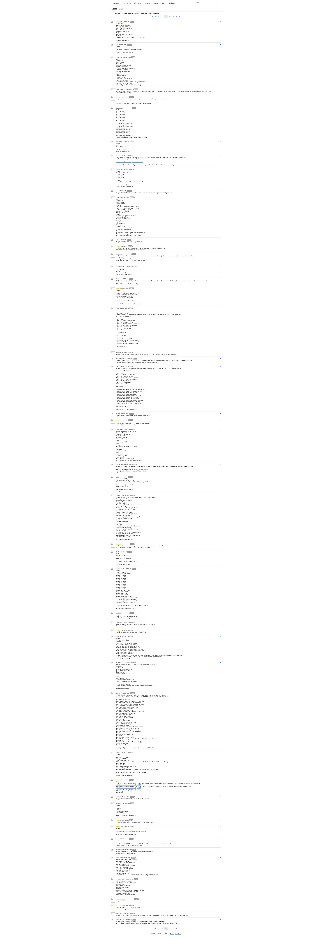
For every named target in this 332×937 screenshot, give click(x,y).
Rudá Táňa (119, 919)
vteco (117, 477)
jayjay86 (118, 22)
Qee (117, 44)
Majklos (118, 613)
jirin (117, 191)
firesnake (119, 57)
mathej (118, 169)
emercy (118, 97)
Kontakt (178, 934)
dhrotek (118, 141)
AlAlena (118, 913)
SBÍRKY (164, 3)
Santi (117, 352)
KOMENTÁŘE (127, 3)
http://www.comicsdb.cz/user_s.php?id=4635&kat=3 (131, 831)
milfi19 (118, 752)
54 (173, 16)
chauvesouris (120, 358)
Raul (117, 552)
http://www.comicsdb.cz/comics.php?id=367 (128, 785)
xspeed (118, 826)
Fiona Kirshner (120, 89)
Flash (117, 820)
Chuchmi (118, 495)
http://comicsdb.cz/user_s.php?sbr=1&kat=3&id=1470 (131, 249)
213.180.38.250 (120, 899)
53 (169, 16)
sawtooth (119, 797)
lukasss (118, 413)
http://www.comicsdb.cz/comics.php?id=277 (128, 789)
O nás (172, 934)
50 (158, 16)
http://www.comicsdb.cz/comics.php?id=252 (128, 788)
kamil (117, 839)
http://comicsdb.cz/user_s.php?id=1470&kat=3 (129, 162)
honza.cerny (119, 254)
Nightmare (119, 108)
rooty (117, 308)
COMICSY (116, 3)
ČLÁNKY (172, 3)
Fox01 (118, 155)
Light (117, 636)
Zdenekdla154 (120, 266)
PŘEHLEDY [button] (137, 3)
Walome (118, 288)
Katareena (119, 849)
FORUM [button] (147, 3)
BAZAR (156, 3)
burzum (118, 780)
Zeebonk (118, 803)
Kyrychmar (119, 662)
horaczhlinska (120, 879)
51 (162, 16)
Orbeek (118, 279)
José (117, 240)
